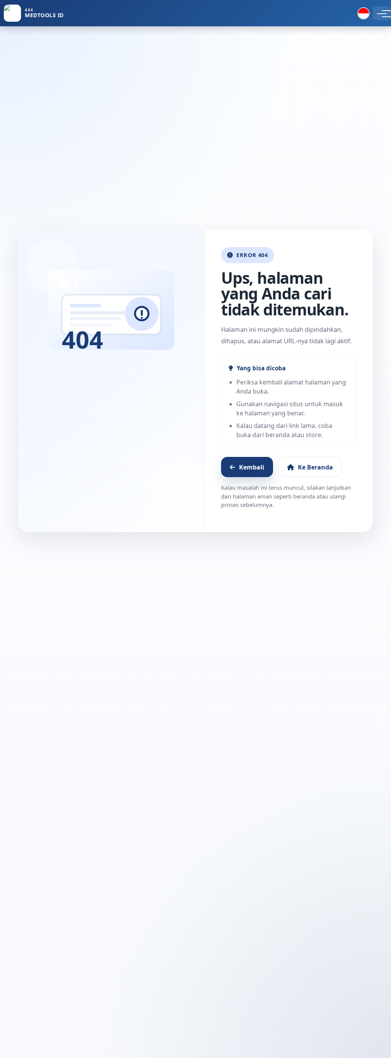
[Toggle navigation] (382, 13)
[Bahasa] (363, 13)
